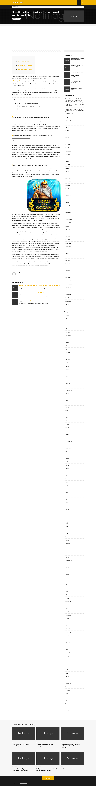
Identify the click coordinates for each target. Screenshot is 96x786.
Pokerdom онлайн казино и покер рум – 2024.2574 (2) (31, 292)
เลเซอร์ (67, 649)
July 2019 (67, 304)
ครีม (66, 328)
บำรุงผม (67, 454)
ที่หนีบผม (67, 431)
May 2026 (67, 130)
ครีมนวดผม (68, 339)
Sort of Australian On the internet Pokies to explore (28, 106)
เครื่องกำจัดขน (68, 628)
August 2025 (68, 157)
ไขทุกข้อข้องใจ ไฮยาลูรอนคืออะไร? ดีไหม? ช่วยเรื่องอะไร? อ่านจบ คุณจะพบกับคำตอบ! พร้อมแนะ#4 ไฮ (74, 100)
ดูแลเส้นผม (68, 383)
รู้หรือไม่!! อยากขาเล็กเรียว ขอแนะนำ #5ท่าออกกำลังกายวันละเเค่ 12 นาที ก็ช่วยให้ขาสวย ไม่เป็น (75, 110)
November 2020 (69, 277)
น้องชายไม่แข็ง (69, 441)
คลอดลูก (67, 342)
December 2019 (69, 297)
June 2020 (68, 290)
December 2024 (69, 185)
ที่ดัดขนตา (68, 420)
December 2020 (69, 273)
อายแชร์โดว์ (68, 611)
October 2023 (68, 215)
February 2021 (68, 267)
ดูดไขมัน (67, 379)
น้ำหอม (67, 451)
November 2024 (69, 188)
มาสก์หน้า (67, 509)
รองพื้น (67, 523)
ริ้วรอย (67, 536)
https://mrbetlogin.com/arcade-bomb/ (20, 80)
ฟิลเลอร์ (67, 506)
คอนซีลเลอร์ (68, 356)
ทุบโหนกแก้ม (68, 437)
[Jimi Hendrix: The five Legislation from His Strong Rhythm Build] (15, 302)
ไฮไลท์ (67, 714)
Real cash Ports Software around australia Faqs (27, 103)
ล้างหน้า (67, 553)
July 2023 (67, 226)
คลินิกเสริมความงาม (70, 345)
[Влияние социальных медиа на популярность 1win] (67, 68)
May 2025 (67, 168)
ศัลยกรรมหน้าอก (69, 560)
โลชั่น (67, 697)
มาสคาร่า (67, 512)
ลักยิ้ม (67, 547)
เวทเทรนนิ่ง (68, 652)
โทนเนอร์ (67, 676)
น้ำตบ (67, 444)
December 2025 (69, 144)
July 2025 (67, 161)
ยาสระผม (67, 519)
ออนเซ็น (67, 608)
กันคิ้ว (67, 318)
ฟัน (66, 499)
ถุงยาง (67, 403)
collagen (67, 315)
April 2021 (68, 260)
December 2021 (69, 256)
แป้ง (66, 666)
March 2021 (68, 263)
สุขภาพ (67, 587)
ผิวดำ (67, 485)
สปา (66, 570)
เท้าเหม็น (67, 645)
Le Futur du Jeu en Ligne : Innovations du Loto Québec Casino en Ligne (76, 81)
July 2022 (67, 253)
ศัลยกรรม (67, 557)
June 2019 (68, 308)
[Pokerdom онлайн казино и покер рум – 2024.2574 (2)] (15, 295)
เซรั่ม (67, 639)
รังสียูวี (67, 533)
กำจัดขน (67, 322)
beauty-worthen (23, 783)
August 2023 (68, 222)
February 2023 (68, 243)
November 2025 (69, 147)
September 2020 (69, 284)
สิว (66, 584)
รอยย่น (67, 526)
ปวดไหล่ (67, 461)
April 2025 (68, 171)
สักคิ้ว (67, 577)
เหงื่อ (66, 659)
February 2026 (68, 137)
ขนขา (67, 325)
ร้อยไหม (67, 540)
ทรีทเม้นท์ (67, 407)
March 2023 (68, 239)
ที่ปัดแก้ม (67, 424)
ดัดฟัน (67, 373)
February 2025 (68, 178)
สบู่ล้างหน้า (68, 567)
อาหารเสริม (68, 622)
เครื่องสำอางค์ (68, 635)
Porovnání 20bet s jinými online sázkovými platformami (20, 745)
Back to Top (48, 778)
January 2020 (68, 294)
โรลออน (67, 693)
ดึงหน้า (67, 376)
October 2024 (68, 192)
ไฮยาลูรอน (68, 710)
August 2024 (68, 198)
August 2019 (68, 301)
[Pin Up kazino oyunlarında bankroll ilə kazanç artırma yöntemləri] (67, 89)
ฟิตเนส (67, 502)
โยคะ (67, 686)
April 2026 (68, 134)
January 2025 (68, 181)
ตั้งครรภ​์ (67, 397)
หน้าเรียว (67, 598)
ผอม (66, 475)
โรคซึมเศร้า (68, 690)
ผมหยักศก (67, 468)
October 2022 (68, 250)
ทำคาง (67, 410)
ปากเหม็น (67, 465)
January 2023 (68, 246)
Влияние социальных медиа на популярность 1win (44, 745)
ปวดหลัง (67, 458)
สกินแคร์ (67, 564)
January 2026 (68, 140)
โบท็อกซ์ (67, 680)
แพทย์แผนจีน (68, 669)
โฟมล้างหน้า (68, 683)
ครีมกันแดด (68, 332)
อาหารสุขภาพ (68, 618)
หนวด (67, 591)
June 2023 (68, 229)
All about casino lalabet (67, 769)
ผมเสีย (67, 472)
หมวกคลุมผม (68, 601)
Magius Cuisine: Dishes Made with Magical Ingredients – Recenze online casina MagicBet (71, 745)
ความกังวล (68, 352)
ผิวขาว (67, 482)
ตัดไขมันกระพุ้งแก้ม (69, 390)
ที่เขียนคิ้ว (67, 434)
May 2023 (67, 233)
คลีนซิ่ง (67, 349)
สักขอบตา (67, 574)
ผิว (66, 478)
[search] (83, 7)
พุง (66, 495)
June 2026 (68, 127)
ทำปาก (67, 417)
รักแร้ (67, 530)
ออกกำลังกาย (68, 605)
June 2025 (68, 164)
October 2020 (68, 280)
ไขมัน (67, 700)
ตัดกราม (67, 386)
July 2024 (67, 202)
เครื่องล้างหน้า (68, 632)
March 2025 (68, 175)
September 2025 (69, 154)
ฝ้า (66, 489)
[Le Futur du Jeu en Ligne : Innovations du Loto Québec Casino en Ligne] (67, 82)
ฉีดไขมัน (67, 369)
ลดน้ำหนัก (68, 543)
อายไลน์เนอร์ (68, 615)
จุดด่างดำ (67, 366)
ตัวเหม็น (67, 393)
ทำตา (67, 414)
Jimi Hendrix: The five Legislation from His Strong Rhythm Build (34, 300)
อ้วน (66, 625)
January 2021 (68, 270)
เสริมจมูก (67, 656)
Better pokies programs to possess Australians (27, 108)
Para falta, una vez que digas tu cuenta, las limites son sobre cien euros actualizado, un (39, 285)
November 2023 (69, 212)
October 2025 (68, 151)
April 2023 (68, 236)
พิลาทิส (67, 492)
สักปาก (67, 581)
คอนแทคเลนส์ (68, 359)
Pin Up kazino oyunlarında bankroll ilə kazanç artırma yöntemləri (76, 88)
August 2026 (68, 120)
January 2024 (68, 205)
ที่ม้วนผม (67, 427)
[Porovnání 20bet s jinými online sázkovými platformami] (67, 61)
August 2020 (68, 287)
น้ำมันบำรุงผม (68, 448)
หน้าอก (67, 594)
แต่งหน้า (67, 663)
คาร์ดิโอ (67, 362)
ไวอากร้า (67, 707)
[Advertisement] (48, 36)
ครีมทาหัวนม (68, 335)
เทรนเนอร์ (68, 642)
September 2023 (69, 219)
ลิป (66, 550)
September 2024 (69, 195)
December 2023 (69, 209)
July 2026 (67, 123)
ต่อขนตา (67, 400)
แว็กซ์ (67, 673)
